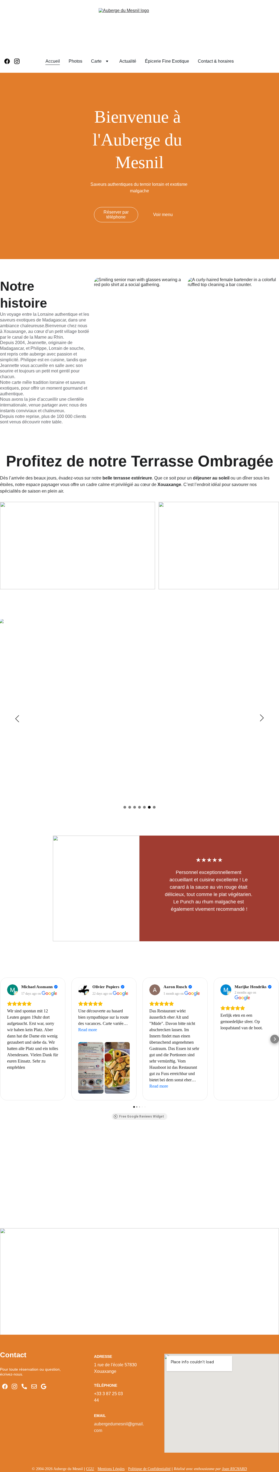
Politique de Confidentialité (149, 1469)
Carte (96, 61)
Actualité (127, 61)
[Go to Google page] (43, 1386)
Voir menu (163, 214)
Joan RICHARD (234, 1469)
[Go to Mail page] (34, 1386)
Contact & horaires (216, 61)
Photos (75, 61)
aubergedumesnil (111, 1424)
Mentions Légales (111, 1469)
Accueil (53, 61)
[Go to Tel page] (24, 1386)
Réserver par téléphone (116, 214)
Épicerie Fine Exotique (167, 61)
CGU (90, 1469)
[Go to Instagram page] (17, 61)
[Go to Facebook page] (9, 61)
